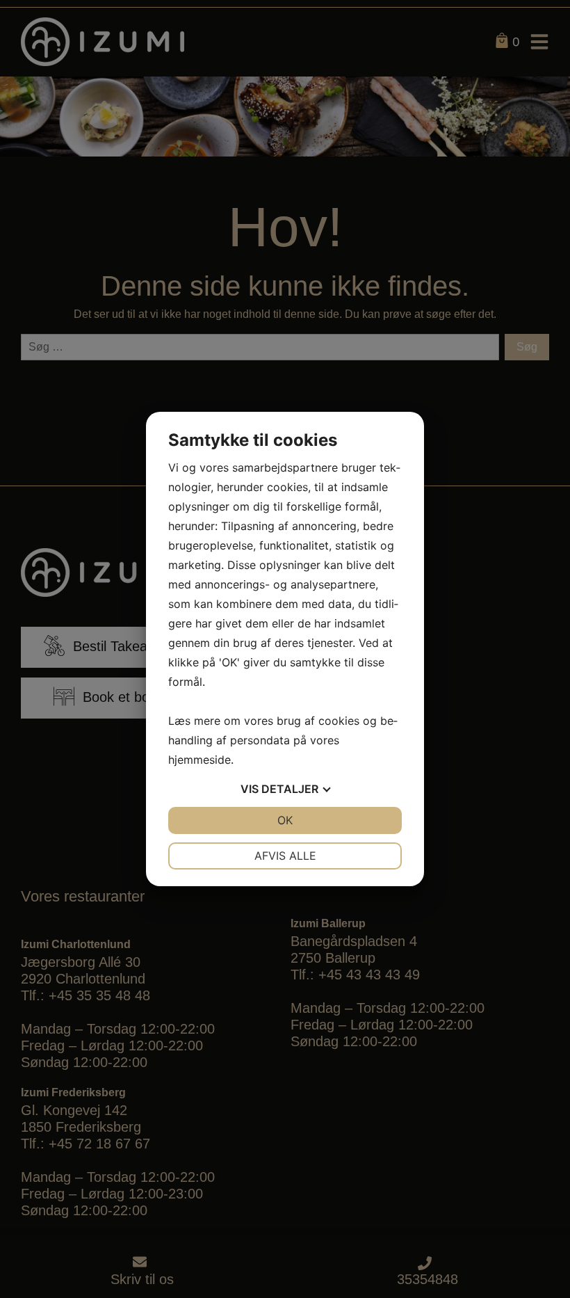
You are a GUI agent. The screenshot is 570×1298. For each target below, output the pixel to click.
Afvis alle (285, 856)
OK (285, 820)
